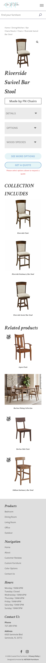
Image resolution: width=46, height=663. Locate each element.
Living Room (10, 522)
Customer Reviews (13, 557)
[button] (37, 42)
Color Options (11, 568)
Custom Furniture (13, 563)
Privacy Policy (34, 656)
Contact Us (10, 573)
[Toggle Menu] (42, 5)
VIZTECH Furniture (31, 659)
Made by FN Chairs (23, 101)
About (7, 552)
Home (7, 27)
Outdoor (9, 533)
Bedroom (9, 511)
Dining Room (11, 517)
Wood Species (16, 142)
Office (7, 527)
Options (12, 128)
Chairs (20, 31)
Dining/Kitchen (18, 27)
